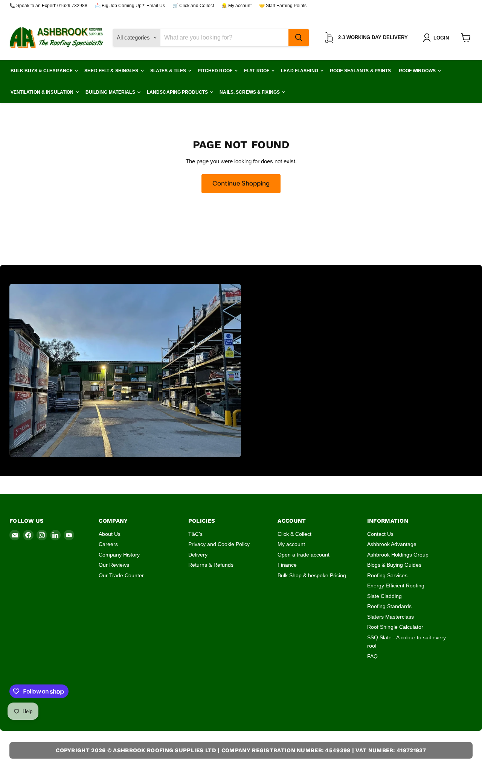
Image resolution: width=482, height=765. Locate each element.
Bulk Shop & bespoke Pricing (312, 575)
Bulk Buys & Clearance (42, 70)
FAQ (372, 656)
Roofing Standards (389, 606)
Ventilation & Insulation (43, 92)
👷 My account (236, 5)
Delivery (197, 555)
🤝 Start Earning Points (283, 5)
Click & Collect (294, 534)
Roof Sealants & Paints (360, 70)
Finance (287, 565)
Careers (108, 544)
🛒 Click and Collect (193, 5)
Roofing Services (387, 575)
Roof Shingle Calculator (395, 627)
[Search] (298, 37)
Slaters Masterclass (390, 617)
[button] (437, 37)
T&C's (195, 534)
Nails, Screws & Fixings (250, 92)
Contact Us (380, 534)
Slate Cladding (384, 596)
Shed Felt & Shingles (112, 70)
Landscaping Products (178, 92)
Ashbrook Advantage (391, 544)
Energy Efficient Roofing (395, 585)
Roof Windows (418, 70)
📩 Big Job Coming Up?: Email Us (130, 5)
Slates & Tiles (169, 70)
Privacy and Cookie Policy (219, 544)
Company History (119, 555)
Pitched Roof (215, 70)
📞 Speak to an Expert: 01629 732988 (48, 5)
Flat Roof (257, 70)
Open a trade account (303, 555)
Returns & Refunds (210, 565)
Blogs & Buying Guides (394, 565)
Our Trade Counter (121, 575)
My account (291, 544)
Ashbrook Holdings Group (398, 555)
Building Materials (110, 92)
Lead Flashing (300, 70)
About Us (109, 534)
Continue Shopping (241, 183)
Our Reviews (114, 565)
